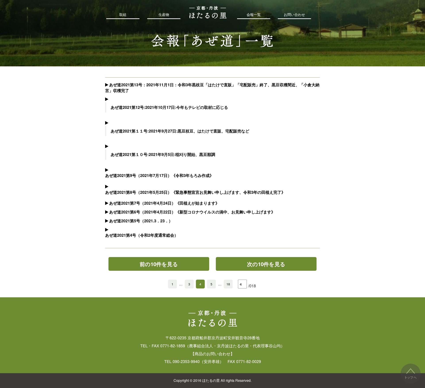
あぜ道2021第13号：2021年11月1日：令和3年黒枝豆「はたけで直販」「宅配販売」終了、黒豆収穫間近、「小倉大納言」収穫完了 (212, 87)
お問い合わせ (294, 15)
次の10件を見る (266, 264)
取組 (122, 15)
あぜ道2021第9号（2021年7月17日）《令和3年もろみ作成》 (159, 175)
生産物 (163, 15)
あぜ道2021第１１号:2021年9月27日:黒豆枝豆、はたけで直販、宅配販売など (180, 131)
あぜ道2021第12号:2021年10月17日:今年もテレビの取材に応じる (169, 107)
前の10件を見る (159, 264)
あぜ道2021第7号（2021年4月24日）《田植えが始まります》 (164, 203)
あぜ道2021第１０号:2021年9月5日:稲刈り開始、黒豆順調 (163, 154)
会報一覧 (254, 15)
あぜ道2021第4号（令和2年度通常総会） (141, 235)
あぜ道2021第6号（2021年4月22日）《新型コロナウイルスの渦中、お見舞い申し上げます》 (192, 212)
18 (228, 284)
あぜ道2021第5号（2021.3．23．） (141, 221)
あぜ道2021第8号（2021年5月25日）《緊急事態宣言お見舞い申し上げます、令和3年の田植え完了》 (195, 192)
